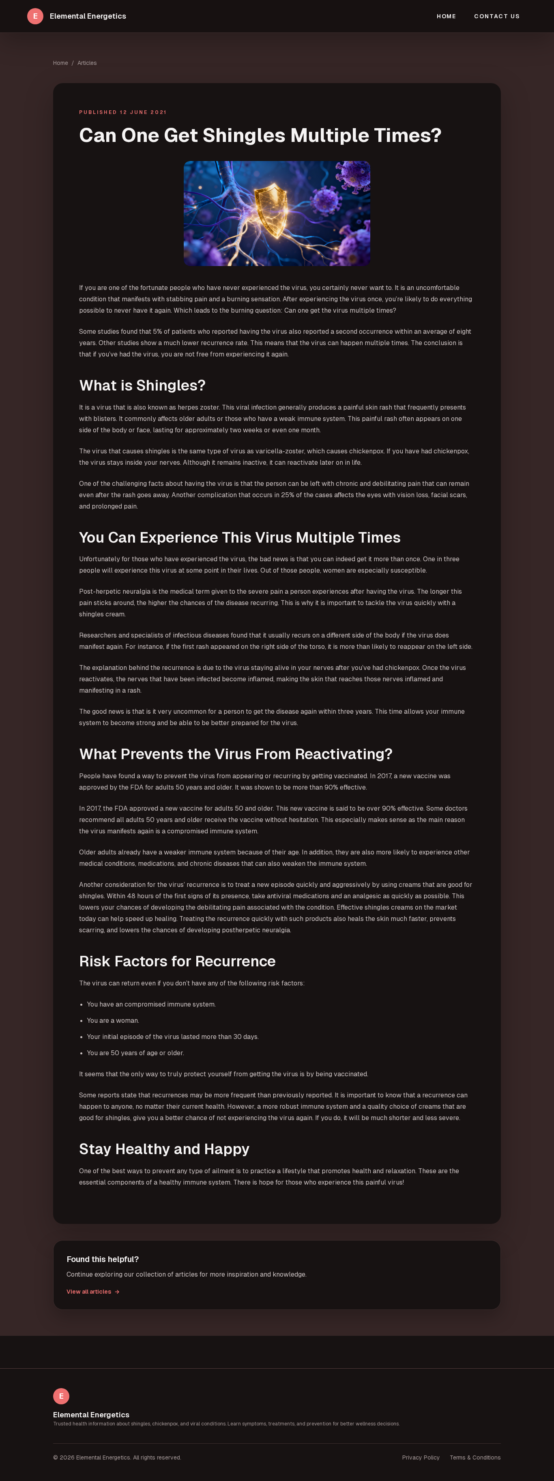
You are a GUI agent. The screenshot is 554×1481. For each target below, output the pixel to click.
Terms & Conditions (475, 1457)
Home (447, 16)
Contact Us (497, 16)
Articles (87, 63)
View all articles (93, 1291)
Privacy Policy (421, 1457)
